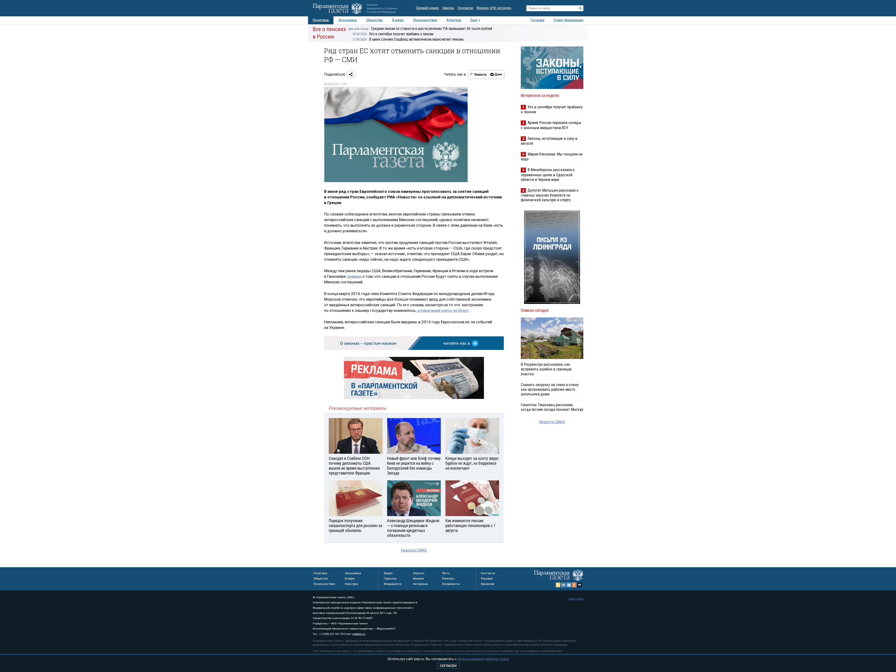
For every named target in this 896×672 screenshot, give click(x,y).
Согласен (448, 666)
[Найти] (580, 8)
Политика (321, 20)
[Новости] (478, 74)
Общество (374, 20)
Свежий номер (427, 8)
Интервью (420, 584)
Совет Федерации (568, 20)
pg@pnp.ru (358, 634)
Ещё (473, 20)
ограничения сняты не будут (443, 310)
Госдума (537, 20)
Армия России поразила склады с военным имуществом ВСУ (551, 125)
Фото (446, 573)
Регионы (448, 578)
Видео (388, 573)
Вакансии (487, 584)
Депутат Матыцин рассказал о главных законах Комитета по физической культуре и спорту (549, 195)
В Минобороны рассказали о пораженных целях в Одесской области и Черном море (548, 174)
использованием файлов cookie (483, 659)
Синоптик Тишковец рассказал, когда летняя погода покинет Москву (552, 407)
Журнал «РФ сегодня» (493, 8)
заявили (354, 276)
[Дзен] (496, 74)
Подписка (465, 8)
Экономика (347, 20)
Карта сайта (576, 598)
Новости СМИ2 (414, 550)
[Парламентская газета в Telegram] (569, 585)
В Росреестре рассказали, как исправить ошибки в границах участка (546, 369)
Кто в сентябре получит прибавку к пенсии (392, 34)
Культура (454, 20)
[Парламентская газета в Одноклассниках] (574, 585)
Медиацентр (393, 584)
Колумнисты (451, 584)
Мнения (418, 578)
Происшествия (425, 20)
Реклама (487, 578)
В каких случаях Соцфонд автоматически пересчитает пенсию (408, 39)
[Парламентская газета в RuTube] (579, 585)
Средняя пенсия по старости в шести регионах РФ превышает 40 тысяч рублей (420, 28)
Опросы (418, 573)
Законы (448, 8)
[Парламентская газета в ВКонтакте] (563, 585)
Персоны (390, 578)
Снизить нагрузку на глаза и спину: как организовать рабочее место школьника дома (550, 389)
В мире (398, 20)
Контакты (488, 573)
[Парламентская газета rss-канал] (558, 585)
